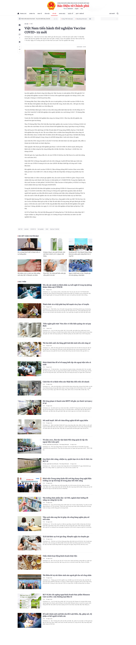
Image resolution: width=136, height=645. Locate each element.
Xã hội (54, 13)
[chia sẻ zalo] (20, 30)
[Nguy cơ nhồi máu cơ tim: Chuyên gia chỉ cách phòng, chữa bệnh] (80, 265)
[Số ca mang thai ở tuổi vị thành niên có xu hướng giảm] (29, 244)
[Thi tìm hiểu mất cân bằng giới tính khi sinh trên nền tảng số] (29, 349)
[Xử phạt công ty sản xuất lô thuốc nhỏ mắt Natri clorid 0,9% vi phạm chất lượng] (55, 244)
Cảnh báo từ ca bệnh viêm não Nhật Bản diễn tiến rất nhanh (66, 382)
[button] (54, 19)
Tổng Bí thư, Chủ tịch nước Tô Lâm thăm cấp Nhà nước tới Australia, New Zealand (36, 18)
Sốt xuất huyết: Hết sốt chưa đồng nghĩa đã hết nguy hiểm (65, 420)
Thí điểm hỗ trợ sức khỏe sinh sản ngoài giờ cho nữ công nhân (67, 575)
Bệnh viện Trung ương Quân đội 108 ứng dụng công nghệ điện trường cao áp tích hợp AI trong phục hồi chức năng (67, 480)
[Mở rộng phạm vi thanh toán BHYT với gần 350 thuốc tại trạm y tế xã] (29, 407)
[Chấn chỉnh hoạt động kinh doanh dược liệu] (29, 562)
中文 (82, 8)
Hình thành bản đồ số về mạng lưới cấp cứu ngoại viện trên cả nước (67, 363)
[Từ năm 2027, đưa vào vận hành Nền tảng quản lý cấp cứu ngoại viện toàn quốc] (29, 446)
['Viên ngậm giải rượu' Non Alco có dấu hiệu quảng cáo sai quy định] (29, 330)
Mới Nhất (112, 13)
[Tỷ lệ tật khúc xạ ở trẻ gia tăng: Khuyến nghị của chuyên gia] (29, 543)
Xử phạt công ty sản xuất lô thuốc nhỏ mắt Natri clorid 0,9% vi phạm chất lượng (54, 254)
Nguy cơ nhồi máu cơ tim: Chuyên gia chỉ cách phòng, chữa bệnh (80, 274)
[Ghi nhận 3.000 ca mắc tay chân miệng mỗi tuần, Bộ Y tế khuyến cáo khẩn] (29, 265)
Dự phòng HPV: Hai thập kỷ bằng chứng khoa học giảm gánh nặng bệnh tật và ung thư (80, 254)
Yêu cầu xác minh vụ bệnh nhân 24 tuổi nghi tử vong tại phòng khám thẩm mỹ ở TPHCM (67, 286)
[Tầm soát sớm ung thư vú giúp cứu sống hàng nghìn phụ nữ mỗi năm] (29, 523)
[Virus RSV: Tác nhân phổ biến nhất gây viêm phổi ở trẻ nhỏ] (55, 265)
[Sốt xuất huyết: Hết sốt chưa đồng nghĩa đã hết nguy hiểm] (29, 426)
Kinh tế (40, 13)
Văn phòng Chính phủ (81, 18)
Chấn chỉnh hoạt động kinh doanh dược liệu (60, 556)
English (76, 8)
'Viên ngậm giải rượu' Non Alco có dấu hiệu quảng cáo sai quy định (67, 325)
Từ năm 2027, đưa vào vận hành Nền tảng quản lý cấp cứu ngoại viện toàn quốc (65, 441)
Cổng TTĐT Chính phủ (67, 18)
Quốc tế (70, 13)
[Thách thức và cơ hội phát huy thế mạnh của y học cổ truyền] (29, 310)
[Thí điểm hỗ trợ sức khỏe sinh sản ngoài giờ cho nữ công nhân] (29, 581)
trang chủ (23, 13)
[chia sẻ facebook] (20, 25)
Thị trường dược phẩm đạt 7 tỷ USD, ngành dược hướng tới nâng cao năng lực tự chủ (65, 499)
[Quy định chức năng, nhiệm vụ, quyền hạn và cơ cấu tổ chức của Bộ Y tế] (29, 465)
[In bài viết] (20, 42)
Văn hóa (47, 13)
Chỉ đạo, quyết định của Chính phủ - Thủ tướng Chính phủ (56, 444)
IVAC (47, 229)
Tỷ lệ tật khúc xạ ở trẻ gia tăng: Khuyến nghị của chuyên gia (66, 537)
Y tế (31, 23)
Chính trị (32, 13)
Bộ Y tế (20, 229)
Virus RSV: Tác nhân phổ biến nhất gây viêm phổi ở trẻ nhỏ (54, 274)
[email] (90, 19)
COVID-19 (33, 229)
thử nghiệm (41, 229)
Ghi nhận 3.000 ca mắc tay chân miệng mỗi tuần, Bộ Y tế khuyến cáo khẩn (29, 274)
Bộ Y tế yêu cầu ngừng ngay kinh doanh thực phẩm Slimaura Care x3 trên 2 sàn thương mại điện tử (66, 596)
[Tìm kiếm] (117, 14)
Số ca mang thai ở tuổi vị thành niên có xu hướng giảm (29, 253)
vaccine (26, 229)
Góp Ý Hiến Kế (80, 13)
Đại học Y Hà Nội (54, 229)
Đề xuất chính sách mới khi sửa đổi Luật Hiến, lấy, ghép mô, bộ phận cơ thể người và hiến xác (67, 615)
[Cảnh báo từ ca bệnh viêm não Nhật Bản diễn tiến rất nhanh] (29, 388)
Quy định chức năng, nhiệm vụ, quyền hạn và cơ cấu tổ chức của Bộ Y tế (67, 460)
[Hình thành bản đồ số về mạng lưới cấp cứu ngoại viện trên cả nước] (29, 368)
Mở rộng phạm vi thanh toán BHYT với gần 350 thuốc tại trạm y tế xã (67, 402)
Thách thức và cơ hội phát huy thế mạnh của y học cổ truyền (66, 304)
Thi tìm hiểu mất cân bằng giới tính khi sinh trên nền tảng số (67, 343)
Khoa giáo (62, 13)
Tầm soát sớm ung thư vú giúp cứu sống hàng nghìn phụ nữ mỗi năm (66, 518)
